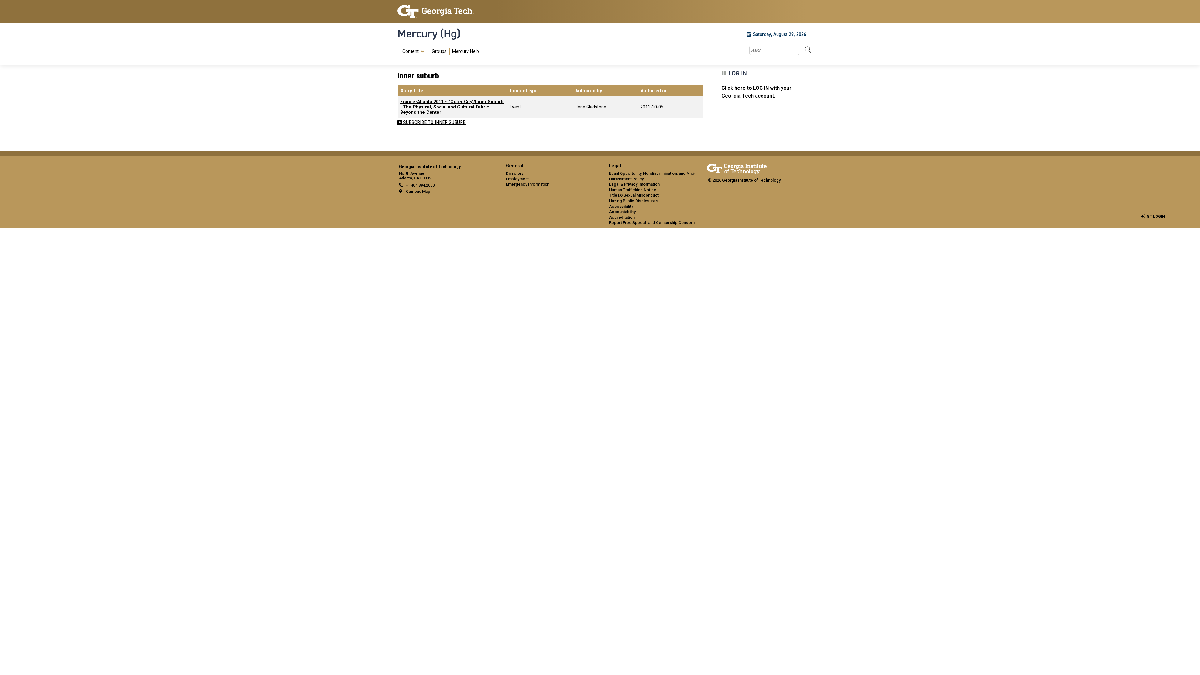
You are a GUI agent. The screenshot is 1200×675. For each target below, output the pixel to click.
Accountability (622, 211)
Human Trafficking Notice (632, 190)
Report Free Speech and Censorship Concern (652, 222)
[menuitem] (440, 51)
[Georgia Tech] (445, 11)
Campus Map (418, 191)
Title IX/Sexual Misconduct (634, 195)
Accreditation (622, 217)
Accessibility (621, 206)
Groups (439, 51)
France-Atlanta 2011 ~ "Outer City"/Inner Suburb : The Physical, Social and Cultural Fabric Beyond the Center (452, 107)
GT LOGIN (1156, 216)
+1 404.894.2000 (420, 185)
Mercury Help (465, 51)
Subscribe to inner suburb (434, 122)
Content (410, 51)
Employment (517, 179)
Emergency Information (527, 184)
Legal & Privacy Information (634, 184)
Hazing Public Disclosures (633, 200)
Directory (514, 173)
